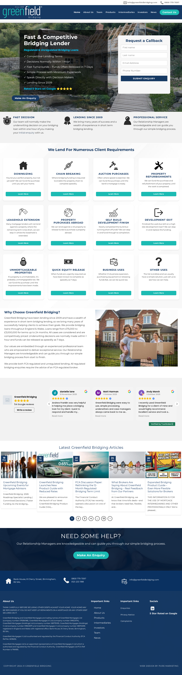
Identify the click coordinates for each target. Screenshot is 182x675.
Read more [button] (57, 416)
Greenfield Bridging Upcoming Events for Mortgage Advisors (16, 485)
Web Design (147, 666)
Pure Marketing (169, 666)
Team (100, 12)
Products (110, 12)
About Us (88, 12)
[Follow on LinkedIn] (152, 609)
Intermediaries (126, 12)
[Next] (110, 518)
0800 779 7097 (78, 578)
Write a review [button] (24, 410)
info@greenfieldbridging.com (144, 580)
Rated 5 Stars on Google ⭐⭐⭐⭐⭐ (48, 88)
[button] (177, 404)
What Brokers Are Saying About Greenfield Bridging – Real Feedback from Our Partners (127, 487)
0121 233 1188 (77, 582)
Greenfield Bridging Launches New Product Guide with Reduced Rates (51, 487)
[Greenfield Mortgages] (22, 12)
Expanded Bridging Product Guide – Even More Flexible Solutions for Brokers (160, 487)
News (154, 12)
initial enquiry (26, 132)
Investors (143, 12)
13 (104, 518)
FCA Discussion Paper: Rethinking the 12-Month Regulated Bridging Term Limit (88, 487)
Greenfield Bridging (38, 666)
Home (77, 12)
